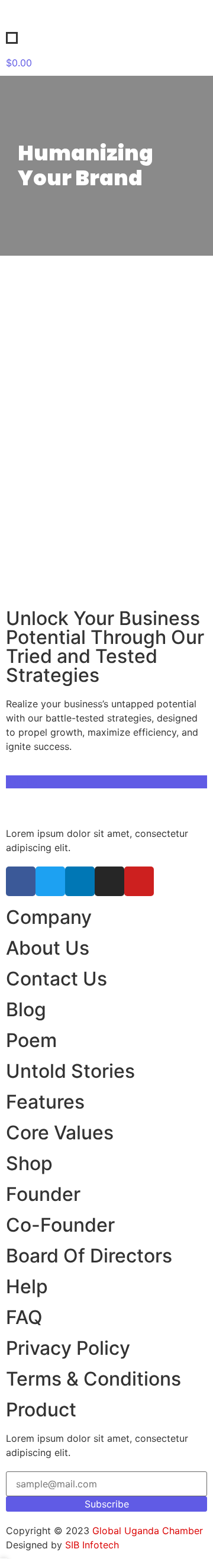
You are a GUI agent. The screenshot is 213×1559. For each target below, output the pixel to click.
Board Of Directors (89, 1255)
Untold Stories (70, 1071)
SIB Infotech (92, 1545)
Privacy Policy (68, 1348)
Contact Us (56, 978)
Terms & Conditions (93, 1378)
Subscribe (107, 1504)
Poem (31, 1040)
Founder (43, 1194)
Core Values (60, 1132)
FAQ (24, 1317)
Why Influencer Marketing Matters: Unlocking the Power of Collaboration (100, 375)
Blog (26, 1009)
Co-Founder (60, 1224)
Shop (29, 1163)
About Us (47, 947)
